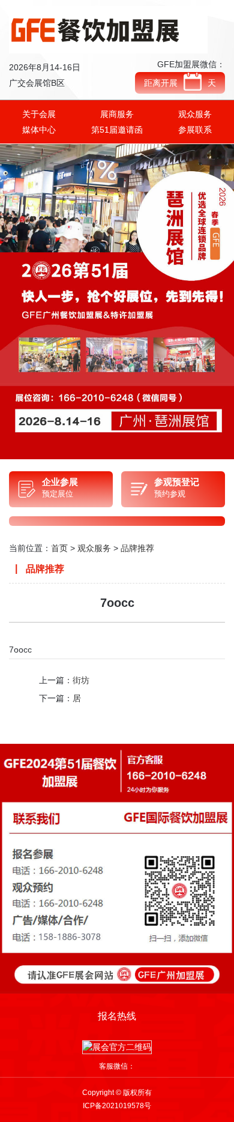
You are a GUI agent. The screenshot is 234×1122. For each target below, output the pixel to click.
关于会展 (39, 114)
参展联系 (195, 129)
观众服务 (195, 114)
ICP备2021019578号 (117, 1106)
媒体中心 (39, 129)
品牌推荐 (137, 548)
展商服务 (117, 114)
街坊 (81, 680)
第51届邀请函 (117, 129)
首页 (59, 548)
